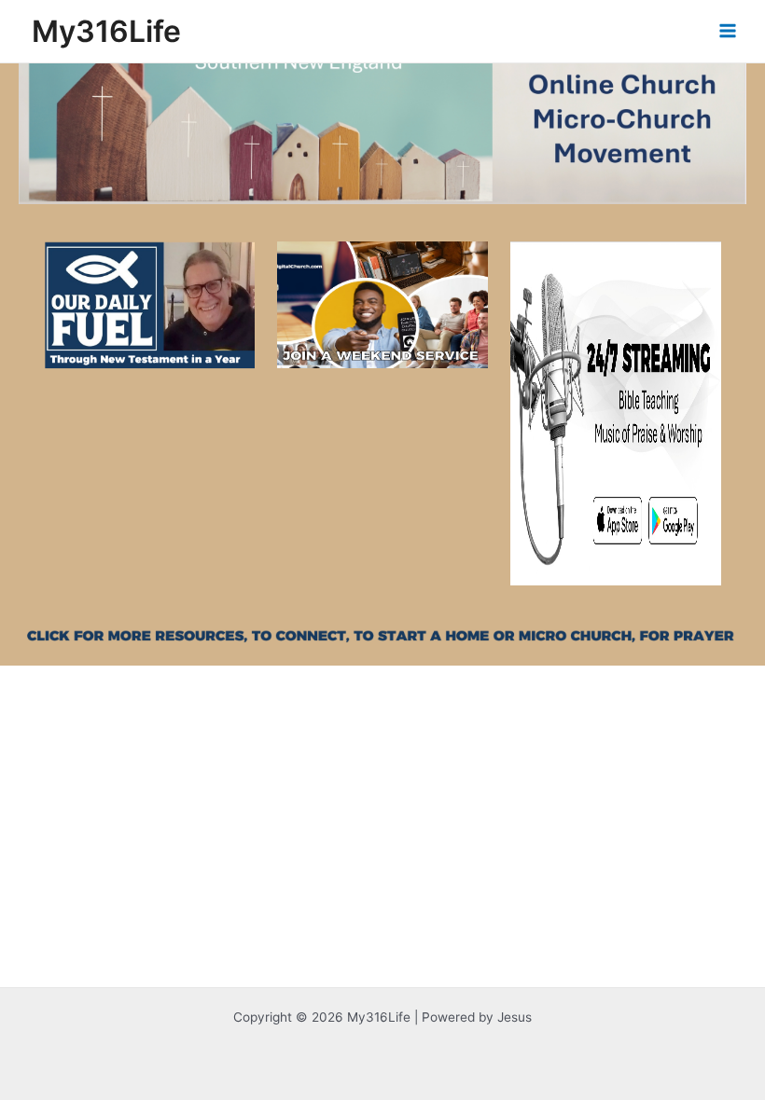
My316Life (106, 31)
